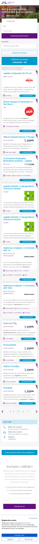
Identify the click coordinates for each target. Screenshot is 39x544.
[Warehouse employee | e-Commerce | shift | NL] (19, 263)
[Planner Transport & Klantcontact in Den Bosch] (19, 116)
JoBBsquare (12, 439)
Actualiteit (5, 42)
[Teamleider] (19, 395)
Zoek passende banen (20, 36)
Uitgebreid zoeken (19, 53)
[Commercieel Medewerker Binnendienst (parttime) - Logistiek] (19, 169)
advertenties (25, 523)
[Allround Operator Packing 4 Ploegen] (19, 144)
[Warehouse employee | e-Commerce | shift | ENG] (19, 301)
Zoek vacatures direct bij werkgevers (19, 452)
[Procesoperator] (19, 352)
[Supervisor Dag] (19, 331)
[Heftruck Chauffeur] (19, 374)
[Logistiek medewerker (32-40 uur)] (19, 84)
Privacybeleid (33, 518)
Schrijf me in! (19, 506)
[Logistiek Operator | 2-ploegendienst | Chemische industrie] (19, 229)
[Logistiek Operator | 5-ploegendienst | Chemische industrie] (19, 198)
